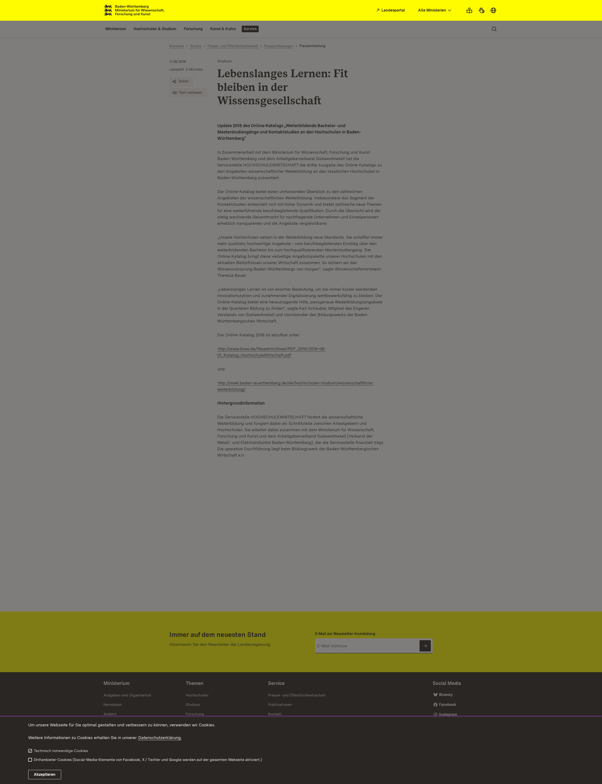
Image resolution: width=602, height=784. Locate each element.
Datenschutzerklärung (159, 737)
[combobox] (435, 10)
